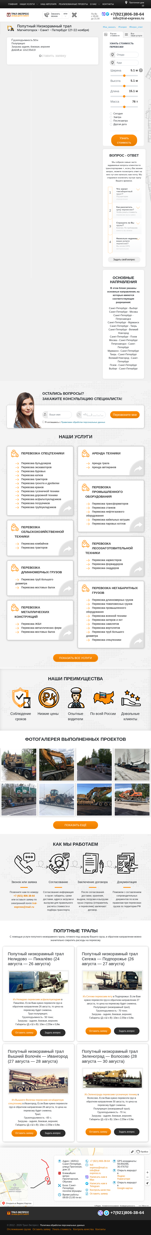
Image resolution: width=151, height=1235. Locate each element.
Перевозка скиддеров (105, 568)
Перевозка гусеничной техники (40, 491)
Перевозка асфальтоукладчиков (41, 499)
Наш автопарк (48, 4)
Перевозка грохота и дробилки (40, 483)
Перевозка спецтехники (42, 453)
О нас (93, 4)
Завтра (117, 117)
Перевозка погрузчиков (35, 503)
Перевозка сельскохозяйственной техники (39, 531)
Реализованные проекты (73, 4)
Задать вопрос (53, 1032)
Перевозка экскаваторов (36, 467)
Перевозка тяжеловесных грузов (112, 603)
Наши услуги (27, 4)
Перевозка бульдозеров (36, 463)
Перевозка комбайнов (34, 543)
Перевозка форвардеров (107, 564)
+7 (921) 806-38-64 (24, 895)
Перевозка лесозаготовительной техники (109, 548)
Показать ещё (76, 825)
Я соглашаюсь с (52, 422)
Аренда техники (106, 453)
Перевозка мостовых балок (38, 587)
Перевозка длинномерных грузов (41, 570)
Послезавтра (120, 120)
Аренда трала (100, 463)
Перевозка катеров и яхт (107, 619)
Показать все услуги (75, 658)
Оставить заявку (52, 56)
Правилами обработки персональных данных (83, 422)
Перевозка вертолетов (106, 627)
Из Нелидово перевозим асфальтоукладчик (37, 999)
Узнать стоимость (124, 140)
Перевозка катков (32, 475)
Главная (12, 4)
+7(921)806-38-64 (127, 14)
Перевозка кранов (32, 487)
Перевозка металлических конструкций (32, 612)
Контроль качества (100, 1190)
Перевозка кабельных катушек (111, 519)
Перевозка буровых (33, 471)
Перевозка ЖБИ (31, 623)
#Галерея (122, 27)
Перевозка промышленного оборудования (104, 491)
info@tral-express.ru (128, 18)
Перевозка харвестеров (107, 560)
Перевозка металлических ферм (41, 627)
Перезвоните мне (125, 414)
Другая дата (120, 124)
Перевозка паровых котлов (109, 523)
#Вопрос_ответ (136, 27)
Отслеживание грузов (19, 1229)
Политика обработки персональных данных (62, 1225)
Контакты (108, 4)
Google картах (125, 1188)
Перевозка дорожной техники (39, 495)
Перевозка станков (103, 507)
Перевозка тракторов (34, 479)
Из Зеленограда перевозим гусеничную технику (111, 1094)
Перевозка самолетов (105, 623)
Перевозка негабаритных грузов (115, 590)
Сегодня (118, 113)
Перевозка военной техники (109, 615)
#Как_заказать (109, 27)
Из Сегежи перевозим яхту (97, 996)
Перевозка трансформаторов (110, 503)
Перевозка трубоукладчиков (38, 507)
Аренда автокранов (104, 467)
